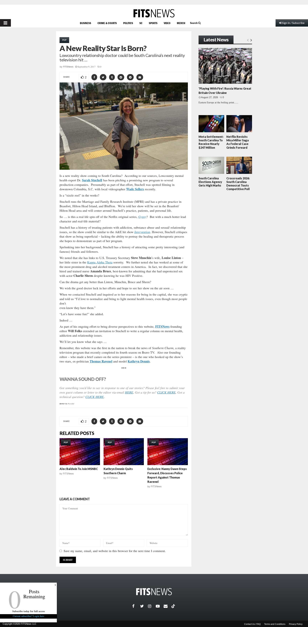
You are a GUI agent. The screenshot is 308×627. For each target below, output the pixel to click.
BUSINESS (85, 23)
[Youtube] (160, 606)
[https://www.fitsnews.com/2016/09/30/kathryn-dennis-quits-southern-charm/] (124, 451)
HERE (129, 392)
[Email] (167, 606)
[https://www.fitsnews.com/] (154, 13)
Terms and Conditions (274, 624)
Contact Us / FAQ (252, 624)
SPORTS (153, 23)
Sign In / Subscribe (293, 22)
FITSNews (68, 66)
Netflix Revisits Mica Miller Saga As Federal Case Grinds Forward (237, 142)
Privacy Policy (295, 624)
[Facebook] (136, 606)
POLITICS (128, 23)
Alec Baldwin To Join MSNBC (79, 468)
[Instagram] (152, 606)
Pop (64, 40)
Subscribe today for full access (28, 611)
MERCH (181, 23)
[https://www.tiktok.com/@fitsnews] (173, 606)
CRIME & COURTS (107, 23)
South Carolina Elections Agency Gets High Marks (210, 182)
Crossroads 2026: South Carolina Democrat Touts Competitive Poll (238, 184)
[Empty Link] (248, 40)
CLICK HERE (166, 392)
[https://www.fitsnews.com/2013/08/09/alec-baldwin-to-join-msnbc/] (80, 451)
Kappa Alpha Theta (99, 262)
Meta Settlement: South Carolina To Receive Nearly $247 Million (211, 142)
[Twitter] (144, 606)
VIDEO (167, 23)
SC (140, 23)
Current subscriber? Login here (28, 616)
